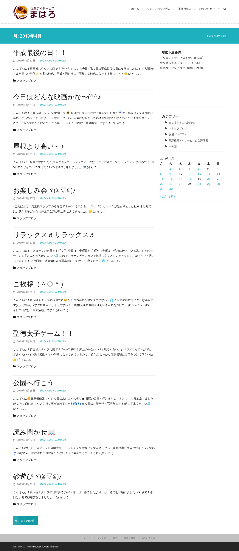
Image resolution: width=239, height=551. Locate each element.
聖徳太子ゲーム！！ (43, 333)
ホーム (135, 8)
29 (161, 189)
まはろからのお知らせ (182, 122)
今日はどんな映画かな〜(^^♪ (57, 96)
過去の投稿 (28, 521)
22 (161, 183)
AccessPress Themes (47, 546)
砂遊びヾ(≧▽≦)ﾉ (37, 476)
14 (218, 173)
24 (180, 183)
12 (199, 173)
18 (190, 178)
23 (171, 183)
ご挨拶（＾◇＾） (40, 283)
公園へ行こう (33, 382)
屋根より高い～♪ (38, 146)
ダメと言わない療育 (158, 8)
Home (210, 36)
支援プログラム (178, 134)
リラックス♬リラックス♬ (54, 234)
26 (199, 183)
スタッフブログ (26, 80)
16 (171, 178)
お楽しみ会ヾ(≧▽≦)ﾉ (44, 190)
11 (190, 173)
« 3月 (163, 196)
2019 (218, 36)
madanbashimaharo (53, 60)
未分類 (173, 146)
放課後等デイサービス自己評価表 (188, 140)
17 (180, 178)
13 (208, 173)
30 (171, 189)
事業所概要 (184, 8)
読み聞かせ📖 (34, 431)
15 (161, 178)
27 (208, 183)
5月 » (172, 196)
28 (218, 183)
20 (208, 178)
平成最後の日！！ (40, 52)
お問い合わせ (207, 8)
